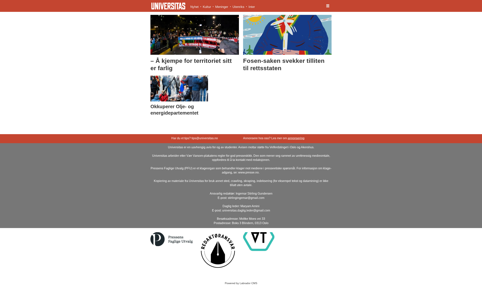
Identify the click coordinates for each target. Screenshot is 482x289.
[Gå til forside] (168, 6)
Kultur (207, 7)
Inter (252, 7)
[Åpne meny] (327, 6)
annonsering (296, 138)
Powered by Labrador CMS (241, 283)
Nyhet (194, 7)
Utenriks (238, 7)
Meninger (221, 7)
